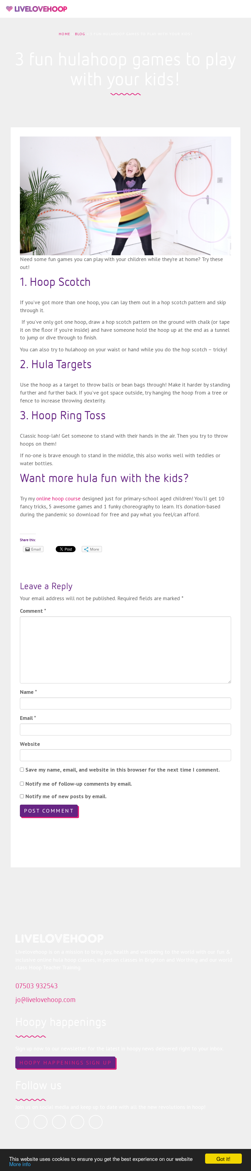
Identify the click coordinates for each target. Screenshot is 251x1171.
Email (28, 717)
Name (28, 691)
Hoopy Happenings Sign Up (65, 1062)
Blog (80, 34)
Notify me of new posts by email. (66, 796)
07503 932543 (36, 985)
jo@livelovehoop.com (45, 999)
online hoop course (58, 498)
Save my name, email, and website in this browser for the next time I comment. (122, 769)
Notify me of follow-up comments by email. (78, 783)
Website (30, 743)
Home (64, 34)
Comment (33, 610)
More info (20, 1164)
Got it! (223, 1158)
